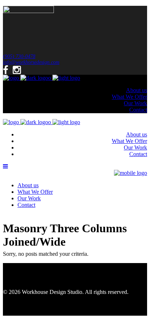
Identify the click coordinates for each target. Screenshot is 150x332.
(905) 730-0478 (19, 56)
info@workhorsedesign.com (31, 62)
